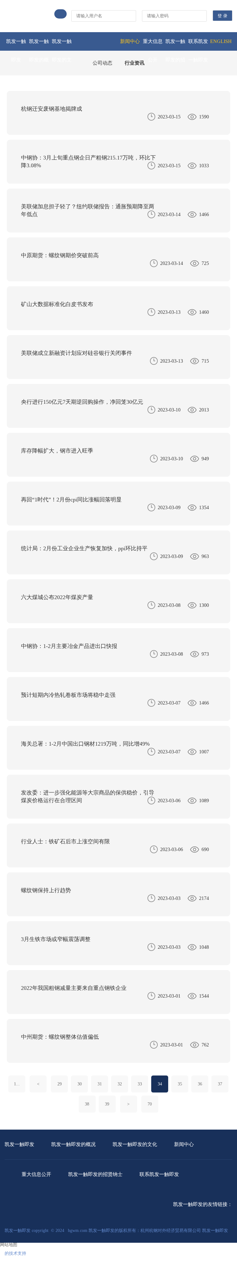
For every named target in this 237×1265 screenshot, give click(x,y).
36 (200, 1084)
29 (59, 1084)
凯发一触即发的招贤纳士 (175, 60)
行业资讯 (134, 63)
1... (17, 1084)
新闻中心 (130, 41)
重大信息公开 (153, 50)
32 (120, 1084)
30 (79, 1084)
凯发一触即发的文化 (62, 60)
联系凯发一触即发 (198, 50)
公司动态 (102, 63)
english (221, 41)
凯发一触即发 (16, 50)
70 (150, 1104)
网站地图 (8, 1244)
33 (140, 1084)
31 (100, 1084)
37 (220, 1084)
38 (87, 1104)
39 (107, 1104)
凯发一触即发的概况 (39, 60)
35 (180, 1084)
